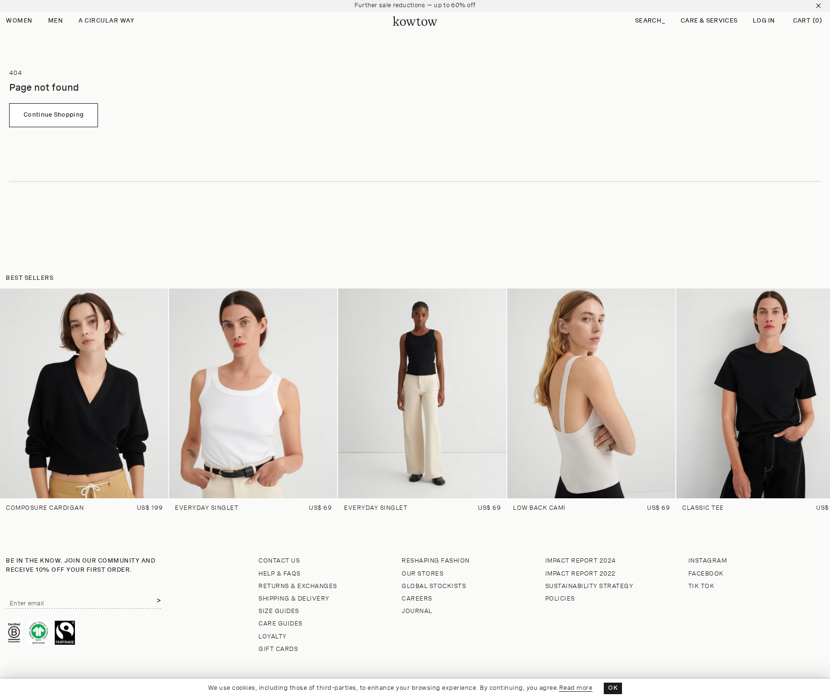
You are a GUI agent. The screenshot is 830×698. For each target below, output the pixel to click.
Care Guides (280, 624)
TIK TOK (701, 586)
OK (613, 688)
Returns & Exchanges (297, 586)
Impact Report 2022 (580, 574)
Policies (560, 599)
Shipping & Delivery (294, 599)
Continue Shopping (54, 115)
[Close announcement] (818, 6)
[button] (650, 21)
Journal (417, 611)
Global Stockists (434, 586)
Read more (576, 688)
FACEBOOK (706, 574)
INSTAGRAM (707, 561)
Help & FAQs (279, 574)
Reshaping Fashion (436, 561)
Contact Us (279, 561)
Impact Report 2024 (580, 561)
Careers (417, 599)
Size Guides (278, 611)
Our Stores (422, 574)
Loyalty (272, 637)
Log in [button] (764, 21)
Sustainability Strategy (589, 586)
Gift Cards (278, 649)
